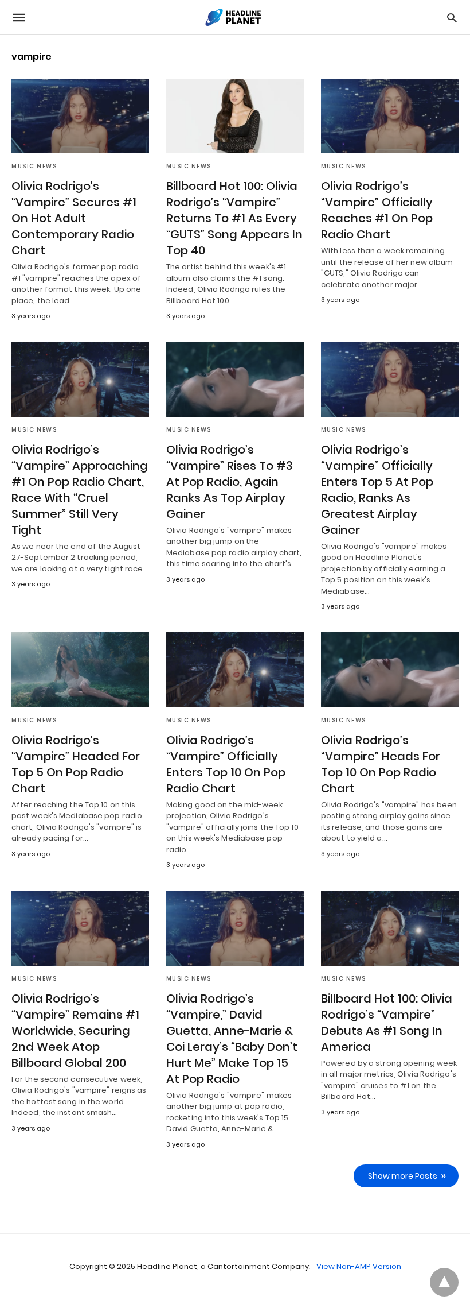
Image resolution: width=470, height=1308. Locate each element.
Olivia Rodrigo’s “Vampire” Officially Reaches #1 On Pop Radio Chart (377, 210)
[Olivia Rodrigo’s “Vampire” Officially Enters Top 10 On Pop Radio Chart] (235, 669)
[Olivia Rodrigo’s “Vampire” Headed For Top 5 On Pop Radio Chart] (80, 669)
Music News (34, 166)
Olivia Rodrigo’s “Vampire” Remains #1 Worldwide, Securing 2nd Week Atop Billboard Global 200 (75, 1030)
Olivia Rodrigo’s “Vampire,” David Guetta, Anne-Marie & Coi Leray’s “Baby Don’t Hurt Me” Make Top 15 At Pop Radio (231, 1038)
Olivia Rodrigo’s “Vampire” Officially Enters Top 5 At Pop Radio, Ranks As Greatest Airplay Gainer (377, 490)
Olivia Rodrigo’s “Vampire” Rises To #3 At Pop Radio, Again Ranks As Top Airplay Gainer (229, 482)
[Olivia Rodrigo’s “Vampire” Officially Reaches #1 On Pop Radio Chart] (390, 116)
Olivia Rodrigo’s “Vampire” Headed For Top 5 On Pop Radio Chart (75, 764)
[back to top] (444, 1282)
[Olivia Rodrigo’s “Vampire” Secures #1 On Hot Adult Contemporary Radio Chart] (80, 116)
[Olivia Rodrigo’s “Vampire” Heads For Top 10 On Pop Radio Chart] (390, 669)
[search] (452, 17)
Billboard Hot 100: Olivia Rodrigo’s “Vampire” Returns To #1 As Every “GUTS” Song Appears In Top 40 (234, 218)
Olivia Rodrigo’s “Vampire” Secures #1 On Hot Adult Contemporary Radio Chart (73, 218)
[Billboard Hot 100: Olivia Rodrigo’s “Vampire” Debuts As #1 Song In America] (390, 928)
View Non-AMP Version (358, 1266)
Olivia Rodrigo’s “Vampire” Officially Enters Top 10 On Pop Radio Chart (225, 764)
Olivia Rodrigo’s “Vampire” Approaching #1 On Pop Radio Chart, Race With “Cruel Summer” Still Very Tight (79, 490)
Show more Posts (402, 1176)
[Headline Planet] (234, 17)
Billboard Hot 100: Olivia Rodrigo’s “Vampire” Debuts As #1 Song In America (386, 1022)
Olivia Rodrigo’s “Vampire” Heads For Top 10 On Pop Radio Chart (380, 764)
